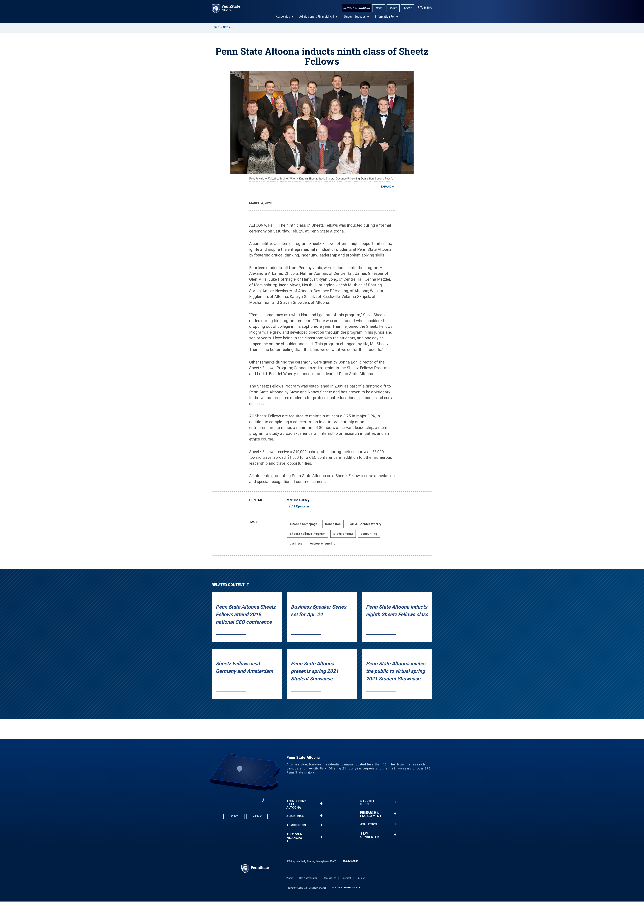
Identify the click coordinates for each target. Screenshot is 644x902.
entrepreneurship (322, 543)
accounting (369, 533)
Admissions (296, 825)
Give (379, 8)
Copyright (346, 878)
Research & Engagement (371, 814)
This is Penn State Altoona (296, 804)
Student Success (354, 16)
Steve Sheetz (343, 533)
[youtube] (245, 800)
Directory (361, 878)
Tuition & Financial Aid (294, 838)
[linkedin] (254, 800)
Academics (283, 16)
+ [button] (321, 803)
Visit (393, 8)
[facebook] (228, 800)
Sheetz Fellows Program (308, 533)
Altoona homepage (303, 524)
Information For (385, 16)
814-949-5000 (350, 861)
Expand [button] (386, 186)
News (226, 27)
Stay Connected (369, 835)
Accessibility (330, 878)
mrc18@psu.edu (298, 506)
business (296, 543)
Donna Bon (333, 524)
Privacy (289, 878)
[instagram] (236, 800)
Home (215, 27)
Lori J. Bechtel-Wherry (364, 524)
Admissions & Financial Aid (316, 16)
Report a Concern (356, 8)
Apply (407, 8)
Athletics (368, 824)
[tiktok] (263, 800)
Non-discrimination (308, 878)
